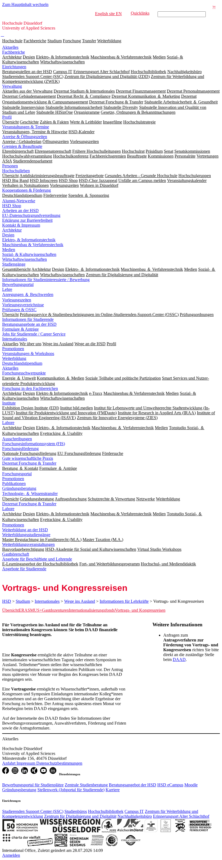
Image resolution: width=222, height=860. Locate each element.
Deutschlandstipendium (22, 363)
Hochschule (12, 40)
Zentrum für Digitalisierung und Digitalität (80, 816)
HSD (6, 601)
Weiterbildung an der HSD (25, 529)
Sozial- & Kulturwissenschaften (29, 254)
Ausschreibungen (17, 438)
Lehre (7, 289)
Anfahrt (9, 763)
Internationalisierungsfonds (92, 610)
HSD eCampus (170, 785)
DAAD (179, 659)
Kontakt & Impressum (21, 225)
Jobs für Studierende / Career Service (34, 334)
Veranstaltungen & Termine (25, 127)
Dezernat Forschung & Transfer (29, 463)
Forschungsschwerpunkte (24, 373)
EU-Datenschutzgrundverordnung (31, 215)
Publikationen (14, 483)
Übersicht (10, 610)
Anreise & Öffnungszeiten (24, 136)
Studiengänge (13, 264)
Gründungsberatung (19, 488)
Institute (9, 403)
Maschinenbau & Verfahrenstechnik (32, 244)
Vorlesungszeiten (16, 300)
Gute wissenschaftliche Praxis (27, 458)
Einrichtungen (14, 66)
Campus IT (134, 811)
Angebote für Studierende (24, 568)
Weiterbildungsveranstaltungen (28, 544)
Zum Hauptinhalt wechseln (25, 4)
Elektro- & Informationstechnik (29, 239)
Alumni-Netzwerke (18, 200)
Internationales (14, 339)
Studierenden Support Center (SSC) (32, 811)
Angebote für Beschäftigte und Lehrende (37, 559)
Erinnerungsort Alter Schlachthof (181, 816)
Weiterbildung (109, 40)
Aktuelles (10, 47)
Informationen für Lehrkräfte (124, 601)
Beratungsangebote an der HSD (29, 324)
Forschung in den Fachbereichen (30, 388)
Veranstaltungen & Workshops (28, 353)
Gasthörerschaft (15, 554)
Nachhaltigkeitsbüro (134, 816)
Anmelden (11, 855)
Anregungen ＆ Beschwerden (27, 294)
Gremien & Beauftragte (22, 146)
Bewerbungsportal (18, 284)
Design (8, 235)
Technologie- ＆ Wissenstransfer (30, 493)
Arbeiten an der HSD (20, 210)
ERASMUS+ (30, 610)
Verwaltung (12, 86)
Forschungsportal (17, 473)
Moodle (191, 785)
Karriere (113, 789)
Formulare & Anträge (20, 329)
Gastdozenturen (55, 610)
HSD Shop (11, 205)
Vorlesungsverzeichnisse (23, 304)
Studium (54, 40)
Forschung (72, 40)
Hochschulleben (16, 170)
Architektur (12, 230)
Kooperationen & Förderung (26, 190)
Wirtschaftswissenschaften (24, 259)
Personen (10, 166)
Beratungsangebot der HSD (132, 785)
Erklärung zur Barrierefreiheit (27, 220)
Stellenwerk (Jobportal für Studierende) (71, 789)
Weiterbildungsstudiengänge (26, 534)
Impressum (26, 763)
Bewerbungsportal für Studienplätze (33, 785)
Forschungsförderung (20, 448)
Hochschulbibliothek (105, 811)
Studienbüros (75, 811)
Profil (7, 117)
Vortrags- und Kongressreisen (140, 610)
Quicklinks (140, 13)
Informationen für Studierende (28, 319)
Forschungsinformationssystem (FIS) (33, 443)
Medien (8, 249)
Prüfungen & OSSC (19, 309)
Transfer (89, 40)
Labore (8, 422)
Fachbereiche (35, 40)
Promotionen (13, 348)
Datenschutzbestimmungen (59, 763)
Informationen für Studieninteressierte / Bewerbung (46, 279)
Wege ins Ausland (79, 601)
